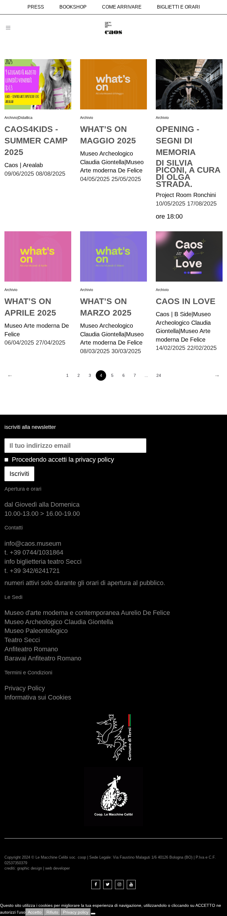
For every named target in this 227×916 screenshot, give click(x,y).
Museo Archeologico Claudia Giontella (58, 622)
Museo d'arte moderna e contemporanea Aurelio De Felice (87, 612)
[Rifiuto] (93, 914)
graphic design (29, 868)
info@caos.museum (32, 543)
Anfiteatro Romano (31, 649)
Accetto (35, 912)
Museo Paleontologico (36, 630)
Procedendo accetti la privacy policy (63, 459)
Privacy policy (75, 912)
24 (158, 375)
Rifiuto (52, 912)
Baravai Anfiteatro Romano (42, 658)
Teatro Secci (22, 640)
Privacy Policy (24, 688)
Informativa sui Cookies (37, 697)
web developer (57, 868)
